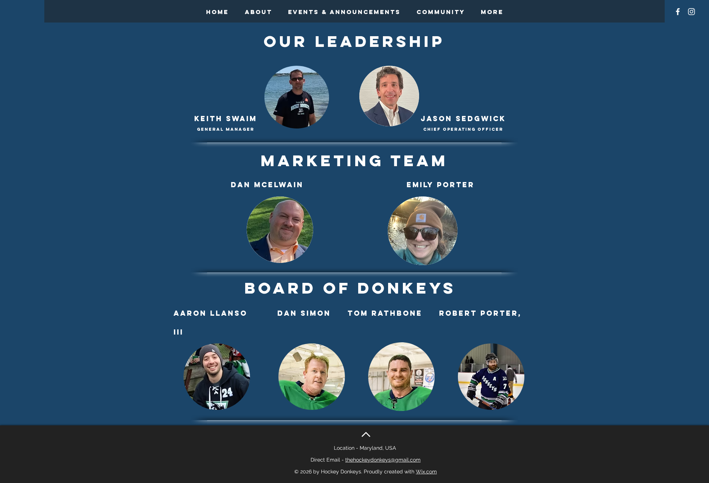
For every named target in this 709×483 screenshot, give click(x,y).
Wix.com (426, 472)
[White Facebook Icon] (677, 11)
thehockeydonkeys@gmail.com (383, 460)
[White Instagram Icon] (691, 11)
